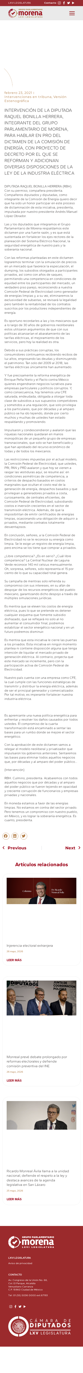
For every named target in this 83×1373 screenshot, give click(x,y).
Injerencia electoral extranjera (30, 945)
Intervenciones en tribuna (28, 97)
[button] (5, 836)
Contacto (50, 3)
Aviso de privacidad (20, 1263)
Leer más (14, 960)
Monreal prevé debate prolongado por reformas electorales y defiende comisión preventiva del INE (37, 1061)
